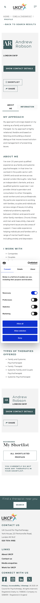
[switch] (34, 300)
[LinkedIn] (21, 579)
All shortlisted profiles (20, 455)
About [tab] (32, 269)
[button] (4, 7)
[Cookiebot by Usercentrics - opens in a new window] (28, 263)
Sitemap (24, 586)
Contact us (7, 559)
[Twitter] (29, 579)
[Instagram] (12, 579)
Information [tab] (27, 107)
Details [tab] (20, 269)
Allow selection (20, 331)
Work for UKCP (9, 567)
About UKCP (7, 554)
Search (20, 505)
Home (6, 16)
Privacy (5, 586)
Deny (20, 338)
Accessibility (14, 586)
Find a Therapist (22, 16)
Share (11, 89)
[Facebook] (4, 579)
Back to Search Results (20, 24)
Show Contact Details (19, 69)
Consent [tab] (7, 269)
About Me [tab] (10, 107)
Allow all (20, 324)
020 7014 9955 (8, 541)
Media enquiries (9, 563)
